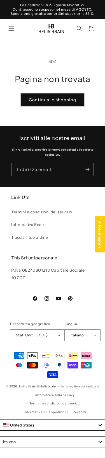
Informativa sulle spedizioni (46, 412)
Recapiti (79, 412)
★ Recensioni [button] (99, 234)
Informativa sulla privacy (55, 395)
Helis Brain (27, 386)
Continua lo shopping (52, 99)
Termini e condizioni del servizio (41, 211)
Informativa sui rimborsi (80, 386)
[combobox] (52, 425)
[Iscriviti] (87, 169)
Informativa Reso (27, 224)
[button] (11, 28)
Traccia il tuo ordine (29, 237)
